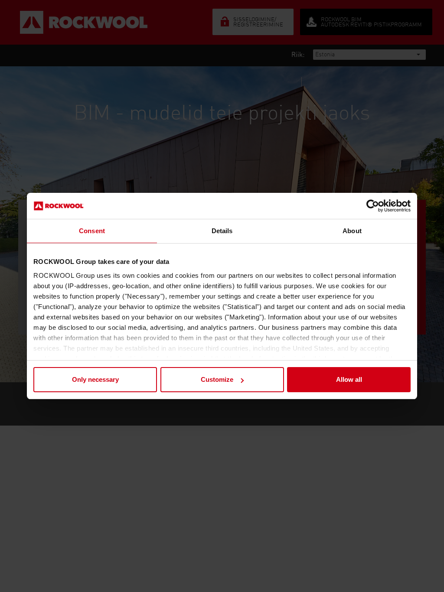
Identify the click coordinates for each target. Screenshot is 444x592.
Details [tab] (222, 230)
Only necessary (95, 379)
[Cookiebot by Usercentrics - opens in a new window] (373, 205)
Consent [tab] (92, 230)
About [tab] (352, 230)
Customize (217, 379)
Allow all (349, 379)
